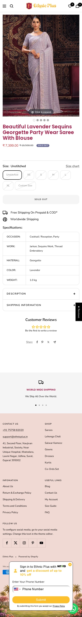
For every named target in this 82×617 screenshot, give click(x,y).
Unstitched (12, 174)
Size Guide (50, 506)
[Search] (11, 6)
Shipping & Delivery (14, 499)
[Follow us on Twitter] (15, 543)
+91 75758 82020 (13, 430)
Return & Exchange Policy (17, 493)
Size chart (72, 166)
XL (8, 185)
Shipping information (24, 305)
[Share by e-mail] (54, 342)
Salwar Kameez (53, 443)
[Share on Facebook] (37, 342)
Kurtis (48, 462)
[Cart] (77, 6)
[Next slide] (75, 63)
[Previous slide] (6, 63)
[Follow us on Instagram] (24, 543)
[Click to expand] (41, 65)
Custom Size (25, 185)
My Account (51, 499)
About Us (8, 486)
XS (28, 174)
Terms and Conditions (15, 506)
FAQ (47, 512)
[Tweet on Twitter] (48, 342)
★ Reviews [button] (78, 312)
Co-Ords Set (52, 469)
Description (16, 293)
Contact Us (51, 493)
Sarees (48, 430)
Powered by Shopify (28, 556)
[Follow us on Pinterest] (32, 543)
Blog (47, 486)
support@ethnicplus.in (15, 436)
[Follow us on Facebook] (7, 543)
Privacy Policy (10, 512)
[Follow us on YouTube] (41, 543)
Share (29, 342)
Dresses (49, 456)
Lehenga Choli (53, 436)
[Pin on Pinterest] (42, 342)
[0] (70, 6)
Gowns (48, 449)
